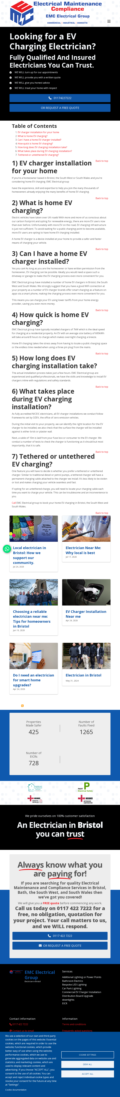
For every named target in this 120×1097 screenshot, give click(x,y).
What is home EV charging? (33, 136)
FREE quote (51, 903)
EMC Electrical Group (40, 974)
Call (14, 502)
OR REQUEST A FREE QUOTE (60, 108)
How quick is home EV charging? (35, 143)
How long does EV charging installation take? (42, 147)
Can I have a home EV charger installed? (39, 139)
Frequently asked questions (77, 1030)
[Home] (56, 13)
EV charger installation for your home (38, 132)
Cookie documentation (15, 1089)
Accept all (87, 1073)
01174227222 (62, 98)
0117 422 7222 (74, 908)
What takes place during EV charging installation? (45, 151)
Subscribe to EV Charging (22, 706)
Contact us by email (23, 1030)
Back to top (102, 161)
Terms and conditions (74, 1024)
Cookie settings (87, 1054)
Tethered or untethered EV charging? (38, 154)
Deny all (87, 1064)
